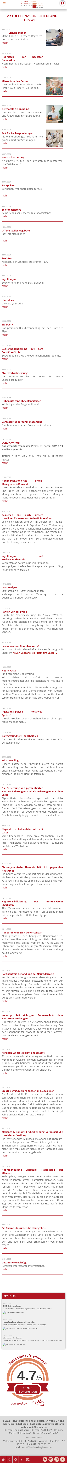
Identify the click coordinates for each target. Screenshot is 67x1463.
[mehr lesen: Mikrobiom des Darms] (34, 1344)
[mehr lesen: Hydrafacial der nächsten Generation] (34, 1328)
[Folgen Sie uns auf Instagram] (56, 1459)
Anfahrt (16, 1457)
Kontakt (9, 1457)
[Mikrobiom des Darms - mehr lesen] (54, 93)
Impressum (22, 1457)
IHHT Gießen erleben (12, 1306)
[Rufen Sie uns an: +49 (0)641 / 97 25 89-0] (45, 1459)
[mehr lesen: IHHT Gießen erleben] (34, 1312)
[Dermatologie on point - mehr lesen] (54, 121)
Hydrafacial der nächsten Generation (19, 1322)
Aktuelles (9, 1296)
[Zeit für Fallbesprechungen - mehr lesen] (54, 145)
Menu (5, 3)
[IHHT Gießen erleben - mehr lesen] (54, 45)
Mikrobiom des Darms (12, 1338)
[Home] (32, 4)
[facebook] (62, 1459)
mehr (5, 42)
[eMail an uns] (50, 1459)
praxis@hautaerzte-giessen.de (36, 1447)
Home (3, 1457)
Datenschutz (28, 1457)
